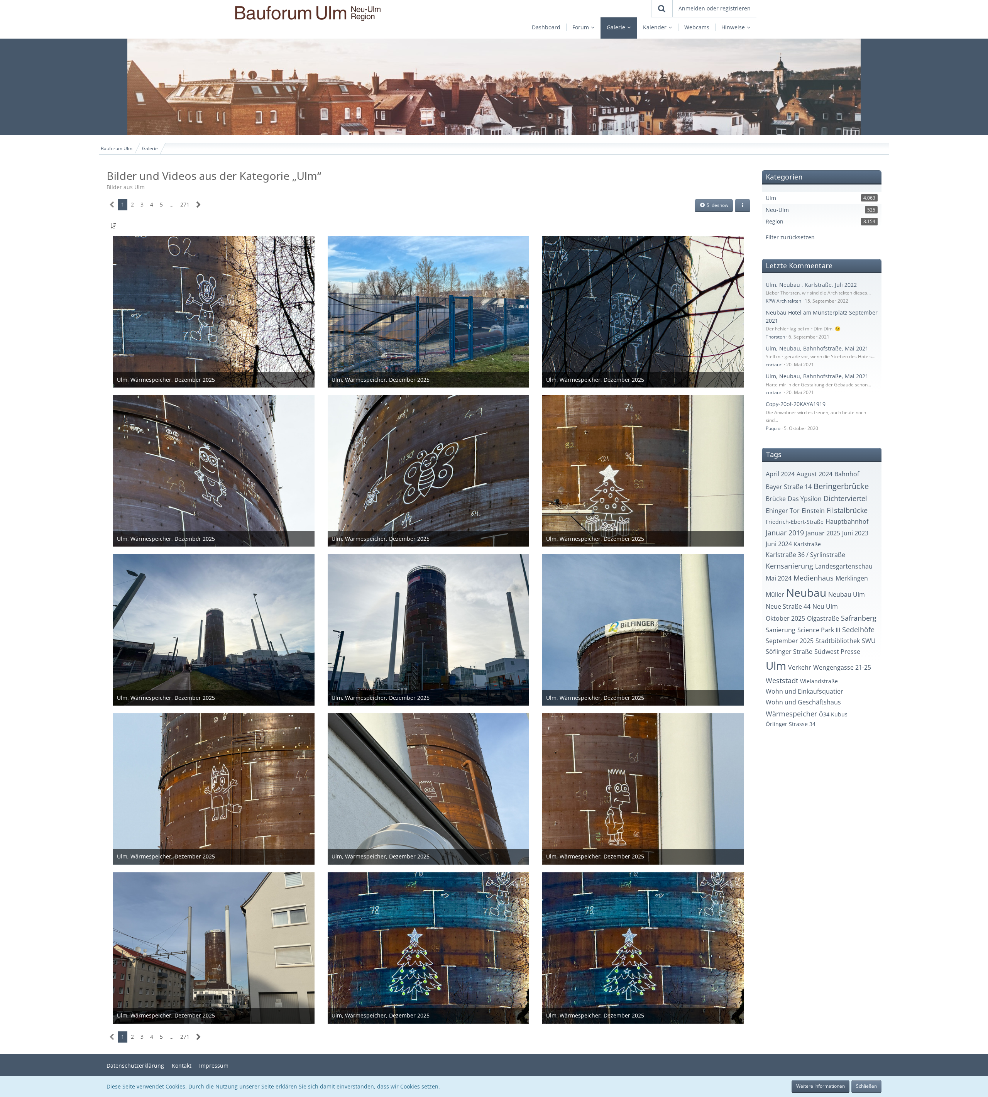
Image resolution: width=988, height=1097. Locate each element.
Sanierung (780, 630)
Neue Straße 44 (788, 606)
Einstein (813, 510)
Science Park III (818, 630)
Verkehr (799, 667)
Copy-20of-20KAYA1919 (796, 404)
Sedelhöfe (858, 629)
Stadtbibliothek (837, 641)
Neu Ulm (825, 606)
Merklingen (852, 578)
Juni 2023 (855, 533)
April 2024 (780, 474)
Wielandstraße (819, 681)
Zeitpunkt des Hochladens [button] (155, 225)
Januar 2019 (785, 532)
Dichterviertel (845, 498)
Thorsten (775, 337)
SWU (869, 641)
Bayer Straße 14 (789, 486)
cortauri (774, 364)
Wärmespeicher (791, 713)
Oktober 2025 (785, 618)
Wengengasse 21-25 (842, 667)
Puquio (773, 428)
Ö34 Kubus (833, 714)
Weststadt (782, 680)
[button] (742, 205)
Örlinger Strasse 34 (790, 724)
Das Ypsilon (805, 498)
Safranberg (858, 618)
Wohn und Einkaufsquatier (804, 691)
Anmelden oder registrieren (714, 8)
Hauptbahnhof (847, 521)
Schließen (866, 1086)
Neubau (806, 592)
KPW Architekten (783, 301)
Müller (775, 594)
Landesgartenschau (844, 566)
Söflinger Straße (789, 651)
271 (184, 204)
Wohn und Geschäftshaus (803, 702)
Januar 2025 (823, 533)
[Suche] (661, 8)
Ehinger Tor (783, 510)
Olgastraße (823, 618)
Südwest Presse (837, 651)
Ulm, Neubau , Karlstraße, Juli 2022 (811, 284)
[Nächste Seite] (198, 204)
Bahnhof (846, 474)
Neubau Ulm (846, 594)
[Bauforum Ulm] (340, 13)
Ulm (776, 665)
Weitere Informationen (820, 1086)
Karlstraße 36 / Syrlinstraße (805, 554)
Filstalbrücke (847, 510)
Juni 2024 (779, 544)
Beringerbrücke (841, 486)
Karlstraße (807, 544)
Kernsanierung (789, 566)
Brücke (776, 498)
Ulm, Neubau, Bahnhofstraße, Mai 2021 (817, 348)
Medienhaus (813, 577)
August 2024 (814, 474)
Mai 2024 (779, 578)
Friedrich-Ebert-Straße (795, 521)
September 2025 (790, 641)
